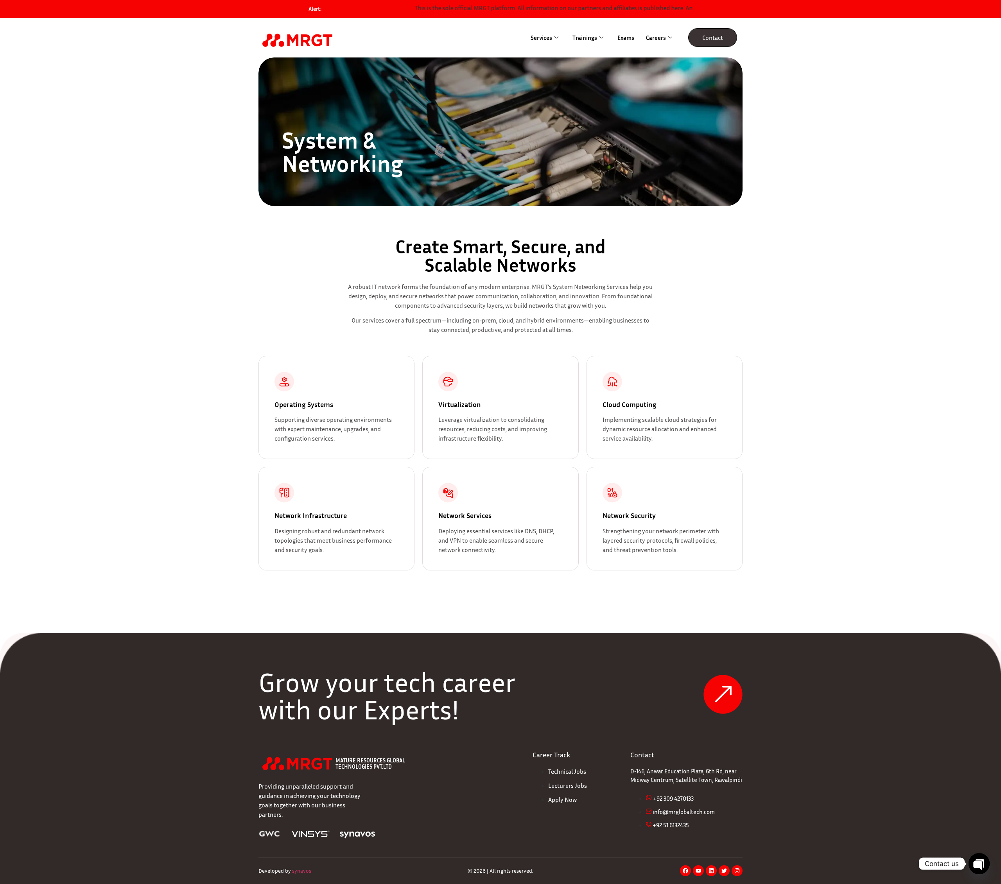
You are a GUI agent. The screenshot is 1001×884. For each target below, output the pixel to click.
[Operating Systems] (284, 381)
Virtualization (459, 404)
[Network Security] (612, 492)
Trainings (584, 37)
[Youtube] (698, 870)
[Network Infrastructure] (284, 492)
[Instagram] (737, 870)
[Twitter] (724, 870)
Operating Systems (303, 404)
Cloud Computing (630, 404)
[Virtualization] (448, 381)
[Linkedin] (711, 870)
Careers (656, 37)
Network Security (629, 515)
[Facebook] (685, 870)
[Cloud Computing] (612, 381)
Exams (625, 37)
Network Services (465, 515)
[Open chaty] (979, 863)
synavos (301, 870)
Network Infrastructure (310, 515)
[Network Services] (448, 492)
